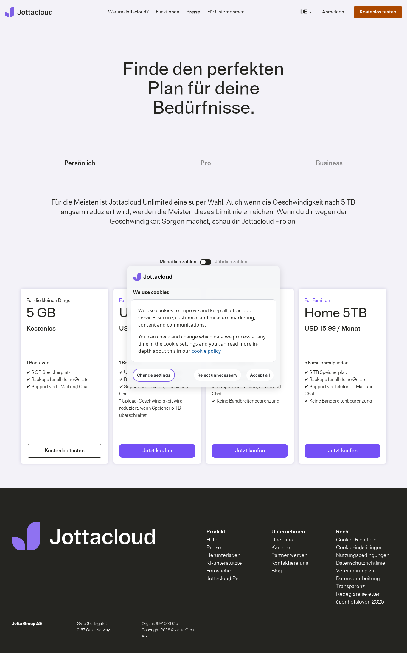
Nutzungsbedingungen (362, 555)
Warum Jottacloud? (128, 12)
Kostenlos (41, 328)
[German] (28, 12)
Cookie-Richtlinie (356, 540)
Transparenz (350, 586)
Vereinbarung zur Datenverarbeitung (358, 574)
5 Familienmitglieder (326, 362)
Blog (276, 571)
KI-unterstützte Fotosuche (224, 567)
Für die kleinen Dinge (49, 300)
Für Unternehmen (226, 12)
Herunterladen (223, 555)
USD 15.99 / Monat (333, 328)
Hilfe (212, 540)
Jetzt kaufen (157, 451)
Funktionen (167, 12)
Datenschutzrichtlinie (360, 563)
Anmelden (333, 12)
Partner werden (289, 555)
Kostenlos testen (378, 12)
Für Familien (317, 300)
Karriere (280, 547)
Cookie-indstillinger (359, 547)
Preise (193, 12)
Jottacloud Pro (223, 578)
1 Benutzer (38, 362)
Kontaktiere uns (289, 563)
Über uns (282, 540)
